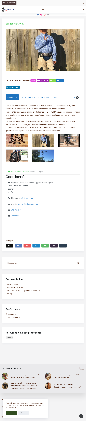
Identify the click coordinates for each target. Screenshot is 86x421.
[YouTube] (44, 14)
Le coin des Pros (9, 3)
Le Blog (9, 294)
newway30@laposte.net (27, 204)
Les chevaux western (33, 375)
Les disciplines (12, 284)
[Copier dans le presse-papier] (63, 245)
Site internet (16, 210)
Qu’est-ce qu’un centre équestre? (67, 387)
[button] (11, 52)
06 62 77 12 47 (27, 198)
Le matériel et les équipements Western (23, 290)
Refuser (23, 413)
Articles (13, 375)
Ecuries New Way (15, 23)
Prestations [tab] (12, 97)
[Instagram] (41, 14)
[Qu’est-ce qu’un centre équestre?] (48, 385)
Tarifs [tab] (55, 97)
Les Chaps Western (61, 377)
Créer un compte (13, 317)
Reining (60, 80)
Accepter (11, 413)
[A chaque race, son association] (5, 376)
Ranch (52, 80)
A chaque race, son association (23, 377)
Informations (21, 375)
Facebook (15, 216)
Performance (42, 80)
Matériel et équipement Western (71, 375)
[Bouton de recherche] (78, 263)
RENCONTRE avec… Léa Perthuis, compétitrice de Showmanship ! (24, 387)
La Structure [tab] (43, 97)
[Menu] (43, 9)
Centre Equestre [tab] (28, 97)
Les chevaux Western (15, 287)
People (33, 383)
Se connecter (11, 314)
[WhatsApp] (45, 245)
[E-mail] (48, 14)
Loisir (33, 80)
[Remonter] (81, 416)
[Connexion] (83, 9)
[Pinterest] (27, 245)
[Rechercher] (83, 3)
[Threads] (9, 245)
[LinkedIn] (36, 245)
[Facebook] (38, 14)
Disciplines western (23, 383)
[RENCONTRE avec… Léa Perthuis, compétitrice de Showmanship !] (5, 385)
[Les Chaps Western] (48, 376)
